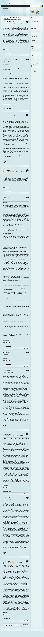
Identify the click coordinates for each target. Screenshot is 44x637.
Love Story (6, 2)
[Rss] (32, 11)
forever (5, 372)
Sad (17, 23)
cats (36, 57)
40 (21, 625)
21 (16, 625)
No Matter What (7, 370)
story (11, 61)
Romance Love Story (18, 60)
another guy (32, 57)
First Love (33, 32)
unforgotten (37, 64)
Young (40, 64)
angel (5, 61)
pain (14, 23)
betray (34, 57)
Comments (34, 71)
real (16, 23)
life (12, 23)
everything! (7, 23)
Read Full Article (26, 55)
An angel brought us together (10, 59)
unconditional (21, 23)
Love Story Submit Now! (35, 21)
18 (12, 625)
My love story (6, 170)
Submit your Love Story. (35, 49)
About (32, 48)
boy (35, 57)
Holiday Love (33, 33)
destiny (39, 57)
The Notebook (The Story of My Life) (12, 21)
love (13, 23)
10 (10, 625)
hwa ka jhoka (6, 354)
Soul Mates (9, 372)
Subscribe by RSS (34, 25)
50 (22, 625)
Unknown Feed (35, 52)
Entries (33, 70)
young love (11, 372)
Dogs (33, 58)
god (9, 23)
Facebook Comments (8, 53)
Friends (35, 59)
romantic (8, 61)
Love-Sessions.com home (35, 22)
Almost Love (6, 197)
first (36, 58)
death (5, 23)
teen (18, 23)
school (31, 63)
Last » (26, 625)
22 (17, 625)
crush (38, 57)
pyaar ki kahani (6, 352)
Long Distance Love (18, 171)
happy (10, 23)
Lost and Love (34, 37)
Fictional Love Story (18, 198)
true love (34, 64)
